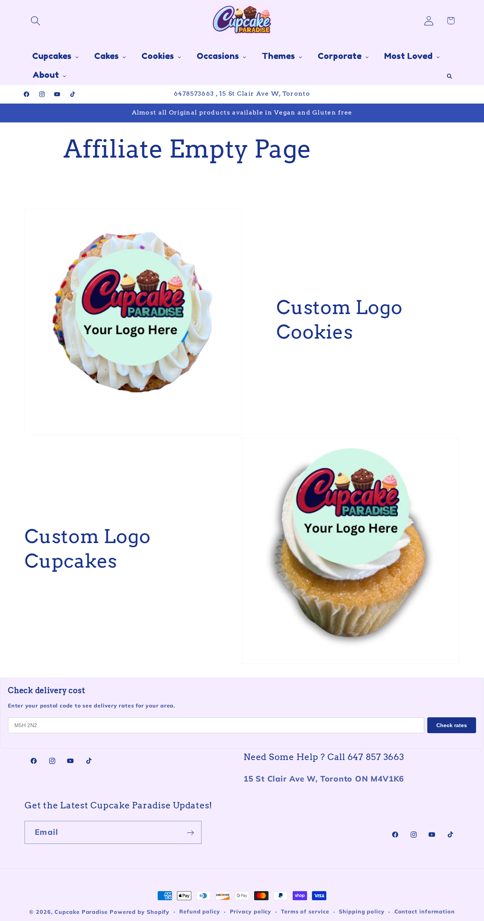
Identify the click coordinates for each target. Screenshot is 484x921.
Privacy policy (250, 911)
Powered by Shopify (139, 912)
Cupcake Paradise (81, 912)
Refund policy (199, 911)
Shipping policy (362, 911)
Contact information (424, 911)
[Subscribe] (190, 832)
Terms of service (305, 911)
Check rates (451, 725)
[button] (35, 20)
